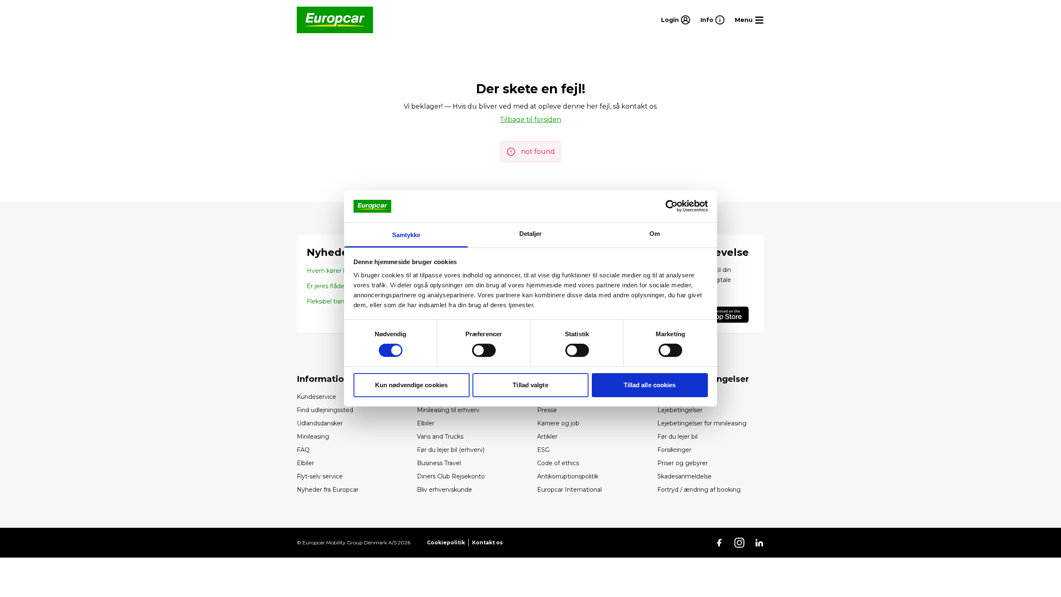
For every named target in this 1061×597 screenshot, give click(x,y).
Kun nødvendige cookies (411, 384)
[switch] (484, 350)
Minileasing (313, 436)
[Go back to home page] (335, 20)
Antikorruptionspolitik (567, 476)
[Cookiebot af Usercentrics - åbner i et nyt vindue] (671, 206)
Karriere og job (558, 423)
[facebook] (719, 543)
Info (706, 20)
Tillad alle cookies (650, 384)
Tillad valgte (530, 384)
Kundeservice (316, 396)
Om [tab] (654, 233)
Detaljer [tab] (530, 233)
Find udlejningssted (325, 410)
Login (670, 20)
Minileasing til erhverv (448, 410)
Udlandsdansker (320, 423)
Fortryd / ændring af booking (699, 489)
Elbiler (305, 463)
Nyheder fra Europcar (328, 489)
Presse (547, 410)
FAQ (303, 450)
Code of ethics (558, 463)
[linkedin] (759, 543)
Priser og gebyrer (682, 463)
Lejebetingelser (679, 410)
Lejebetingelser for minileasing (701, 423)
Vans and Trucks (440, 436)
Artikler (547, 436)
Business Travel (439, 463)
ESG (543, 450)
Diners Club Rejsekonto (451, 476)
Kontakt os (487, 542)
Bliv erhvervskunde (444, 489)
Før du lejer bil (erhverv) (450, 450)
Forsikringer (674, 450)
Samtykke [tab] (406, 234)
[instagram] (739, 543)
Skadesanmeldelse (684, 476)
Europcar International (569, 489)
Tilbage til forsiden (530, 120)
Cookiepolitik (446, 542)
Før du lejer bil (677, 436)
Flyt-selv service (320, 476)
